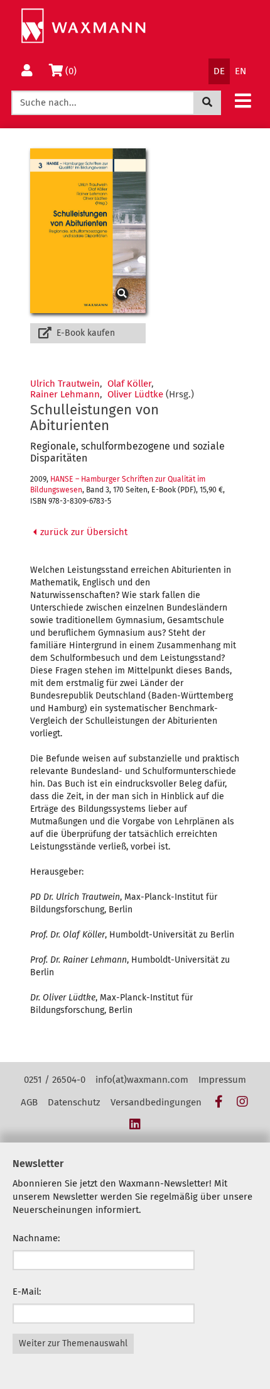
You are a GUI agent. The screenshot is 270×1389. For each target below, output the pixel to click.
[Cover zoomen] (88, 230)
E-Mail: (27, 1291)
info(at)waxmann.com (141, 1079)
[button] (243, 100)
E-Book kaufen (84, 333)
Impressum (222, 1079)
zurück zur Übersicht (82, 532)
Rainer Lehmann (65, 394)
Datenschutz (74, 1102)
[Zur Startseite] (83, 26)
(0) (73, 71)
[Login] (27, 71)
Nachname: (36, 1238)
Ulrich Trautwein (65, 383)
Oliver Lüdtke (135, 394)
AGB (29, 1102)
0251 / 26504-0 (54, 1079)
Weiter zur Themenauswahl (73, 1343)
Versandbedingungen (156, 1102)
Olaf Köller (129, 383)
